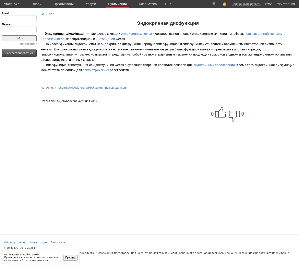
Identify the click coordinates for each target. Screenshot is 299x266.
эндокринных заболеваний (214, 65)
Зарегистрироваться (19, 53)
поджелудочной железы (262, 34)
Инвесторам (38, 242)
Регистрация (285, 4)
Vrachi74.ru (12, 4)
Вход (269, 4)
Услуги (91, 4)
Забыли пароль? (28, 44)
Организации (64, 4)
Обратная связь (15, 242)
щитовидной (105, 39)
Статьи (50, 13)
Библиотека (148, 4)
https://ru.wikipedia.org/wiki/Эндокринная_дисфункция (91, 87)
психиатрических (96, 70)
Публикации (117, 4)
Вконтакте (58, 242)
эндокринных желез (136, 34)
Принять (70, 257)
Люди (37, 4)
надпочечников (52, 39)
